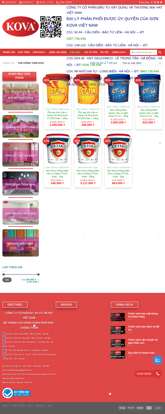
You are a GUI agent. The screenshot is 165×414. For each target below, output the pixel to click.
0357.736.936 (76, 38)
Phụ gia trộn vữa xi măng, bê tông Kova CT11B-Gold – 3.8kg (88, 115)
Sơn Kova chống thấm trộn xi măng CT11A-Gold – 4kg (118, 173)
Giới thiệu (24, 52)
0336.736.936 (91, 65)
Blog (30, 406)
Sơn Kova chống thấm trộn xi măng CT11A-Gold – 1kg (57, 173)
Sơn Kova (38, 52)
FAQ (50, 406)
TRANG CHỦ (8, 52)
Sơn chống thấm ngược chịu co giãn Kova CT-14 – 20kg (118, 113)
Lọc (7, 280)
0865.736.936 (149, 71)
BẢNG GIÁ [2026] (58, 52)
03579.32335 (76, 51)
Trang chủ (8, 63)
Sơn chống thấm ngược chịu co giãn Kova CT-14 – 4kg (149, 113)
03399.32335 (96, 84)
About (6, 406)
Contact (40, 406)
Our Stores (18, 406)
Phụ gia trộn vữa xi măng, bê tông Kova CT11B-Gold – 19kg (57, 115)
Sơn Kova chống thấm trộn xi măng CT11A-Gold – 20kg (88, 173)
